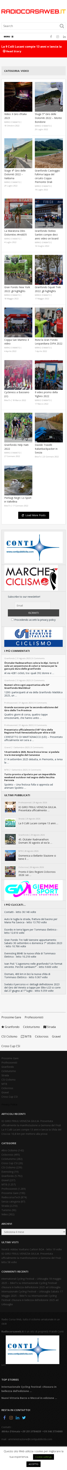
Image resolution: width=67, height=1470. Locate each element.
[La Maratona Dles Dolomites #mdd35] (18, 213)
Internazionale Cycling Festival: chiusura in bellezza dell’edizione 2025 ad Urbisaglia (29, 1300)
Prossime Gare (11, 1017)
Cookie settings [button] (43, 1456)
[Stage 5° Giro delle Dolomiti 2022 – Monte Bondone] (49, 97)
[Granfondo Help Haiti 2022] (18, 428)
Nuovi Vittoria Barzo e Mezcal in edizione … (29, 1398)
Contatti (9, 912)
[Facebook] (4, 1418)
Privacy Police (9, 1104)
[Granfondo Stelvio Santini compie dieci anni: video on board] (49, 213)
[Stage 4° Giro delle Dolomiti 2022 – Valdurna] (18, 153)
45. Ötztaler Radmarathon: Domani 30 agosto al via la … (35, 841)
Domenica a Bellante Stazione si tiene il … (37, 857)
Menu (7, 36)
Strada (51, 1027)
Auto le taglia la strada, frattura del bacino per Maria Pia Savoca (30, 920)
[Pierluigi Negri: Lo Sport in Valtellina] (18, 480)
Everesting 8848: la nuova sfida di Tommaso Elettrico (30, 955)
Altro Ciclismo (9, 1150)
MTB (27, 1036)
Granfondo (11, 1027)
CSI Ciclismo (9, 1036)
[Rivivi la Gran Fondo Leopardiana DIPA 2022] (49, 322)
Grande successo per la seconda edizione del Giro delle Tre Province (31, 709)
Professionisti (34, 1017)
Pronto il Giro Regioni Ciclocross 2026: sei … (37, 873)
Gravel (56, 1036)
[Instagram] (11, 1418)
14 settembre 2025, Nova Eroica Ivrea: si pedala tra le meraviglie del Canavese (31, 753)
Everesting (7, 1171)
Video (4, 1214)
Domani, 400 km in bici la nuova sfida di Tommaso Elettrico (27, 975)
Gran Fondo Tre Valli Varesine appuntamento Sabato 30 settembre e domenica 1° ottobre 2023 (33, 941)
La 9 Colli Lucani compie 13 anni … (38, 823)
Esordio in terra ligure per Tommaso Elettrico (30, 929)
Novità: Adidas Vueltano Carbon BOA (22, 1249)
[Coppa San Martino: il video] (18, 322)
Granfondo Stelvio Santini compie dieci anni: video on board (46, 234)
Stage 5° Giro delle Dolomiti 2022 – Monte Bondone (48, 117)
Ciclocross (41, 1036)
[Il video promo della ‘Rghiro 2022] (49, 375)
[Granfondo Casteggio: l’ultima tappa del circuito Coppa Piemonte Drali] (49, 153)
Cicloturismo (31, 1027)
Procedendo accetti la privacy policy (35, 619)
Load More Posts (35, 515)
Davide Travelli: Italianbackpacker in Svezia (46, 448)
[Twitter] (24, 1418)
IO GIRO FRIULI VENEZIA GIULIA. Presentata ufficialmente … (37, 809)
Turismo (6, 1210)
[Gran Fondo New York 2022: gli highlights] (18, 270)
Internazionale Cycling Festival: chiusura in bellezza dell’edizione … (28, 1389)
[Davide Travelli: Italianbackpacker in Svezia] (49, 428)
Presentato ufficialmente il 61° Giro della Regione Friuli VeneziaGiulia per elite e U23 (29, 731)
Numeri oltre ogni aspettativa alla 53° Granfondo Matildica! (26, 686)
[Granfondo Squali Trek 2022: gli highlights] (49, 270)
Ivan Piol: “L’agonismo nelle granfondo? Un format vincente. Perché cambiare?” (33, 965)
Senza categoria (10, 1201)
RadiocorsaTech (10, 1197)
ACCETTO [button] (33, 1464)
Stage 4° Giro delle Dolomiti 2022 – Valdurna (15, 174)
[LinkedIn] (17, 1418)
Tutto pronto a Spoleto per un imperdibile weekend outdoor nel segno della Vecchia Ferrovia (30, 777)
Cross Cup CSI (10, 1046)
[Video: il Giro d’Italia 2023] (18, 97)
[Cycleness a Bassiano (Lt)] (18, 375)
